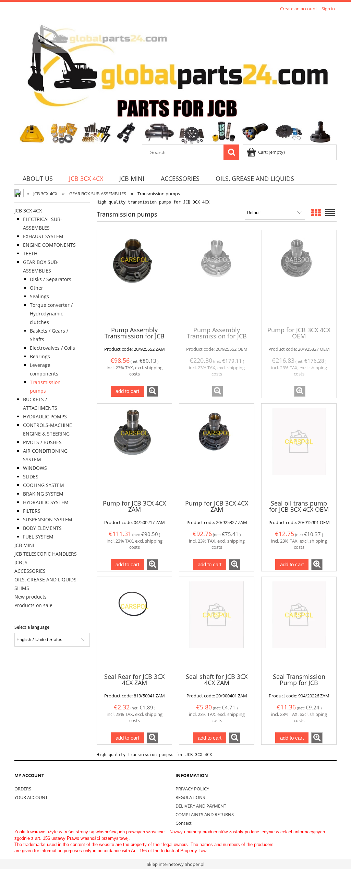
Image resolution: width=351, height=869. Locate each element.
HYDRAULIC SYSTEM (46, 502)
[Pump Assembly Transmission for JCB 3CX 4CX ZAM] (134, 278)
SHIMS (21, 588)
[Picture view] (316, 212)
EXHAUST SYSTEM (43, 236)
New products (30, 596)
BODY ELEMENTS (42, 528)
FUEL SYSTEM (38, 536)
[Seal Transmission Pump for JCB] (299, 624)
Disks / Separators (50, 279)
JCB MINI (24, 545)
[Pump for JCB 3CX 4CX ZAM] (134, 451)
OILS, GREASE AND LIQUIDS (45, 579)
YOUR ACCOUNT (31, 797)
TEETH (30, 253)
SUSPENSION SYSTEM (47, 519)
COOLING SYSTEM (43, 485)
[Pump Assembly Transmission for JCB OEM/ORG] (217, 278)
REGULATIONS (190, 797)
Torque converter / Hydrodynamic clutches (51, 313)
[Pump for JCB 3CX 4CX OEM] (299, 278)
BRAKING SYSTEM (43, 493)
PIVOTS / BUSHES (42, 442)
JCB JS (20, 562)
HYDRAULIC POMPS (45, 416)
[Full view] (330, 212)
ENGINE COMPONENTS (49, 245)
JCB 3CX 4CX (28, 210)
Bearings (40, 356)
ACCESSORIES (30, 571)
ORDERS (22, 789)
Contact (184, 823)
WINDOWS (35, 468)
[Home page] (175, 79)
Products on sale (33, 605)
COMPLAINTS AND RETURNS (205, 814)
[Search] (231, 152)
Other (36, 288)
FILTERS (31, 511)
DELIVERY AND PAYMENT (201, 806)
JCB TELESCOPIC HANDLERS (45, 554)
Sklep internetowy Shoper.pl (175, 864)
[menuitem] (37, 178)
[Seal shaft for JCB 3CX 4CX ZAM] (217, 624)
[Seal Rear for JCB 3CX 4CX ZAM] (134, 624)
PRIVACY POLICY (192, 789)
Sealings (39, 296)
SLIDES (30, 476)
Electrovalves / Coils (52, 348)
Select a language (31, 627)
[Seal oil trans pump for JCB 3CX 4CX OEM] (299, 451)
